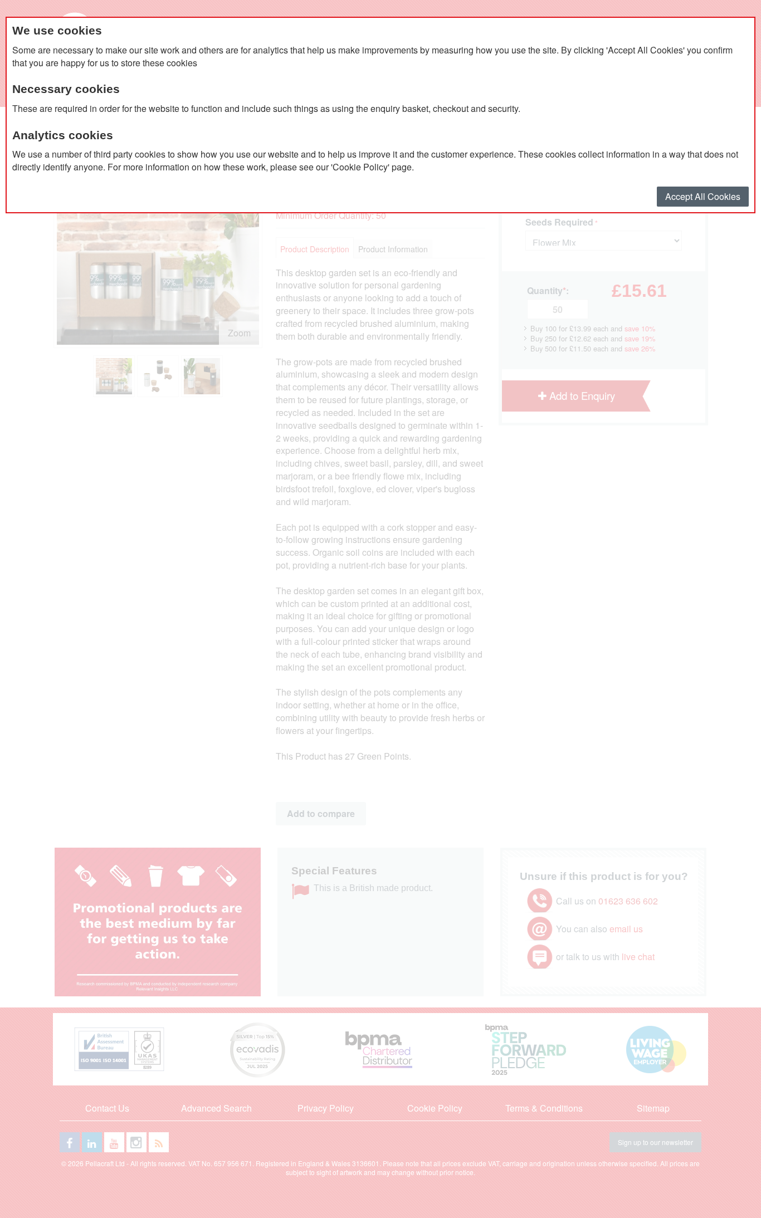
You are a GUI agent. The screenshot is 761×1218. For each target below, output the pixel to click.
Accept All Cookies (702, 196)
